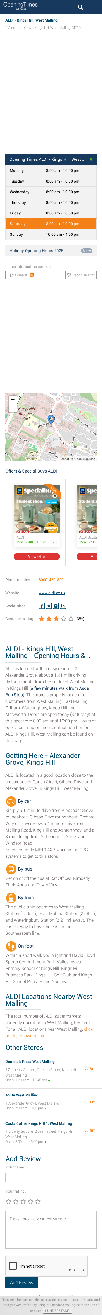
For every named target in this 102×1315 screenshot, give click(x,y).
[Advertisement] (51, 97)
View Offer (37, 556)
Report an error (83, 275)
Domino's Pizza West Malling (30, 1061)
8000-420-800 (51, 580)
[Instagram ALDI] (56, 606)
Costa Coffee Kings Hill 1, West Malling (38, 1123)
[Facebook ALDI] (42, 606)
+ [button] (13, 399)
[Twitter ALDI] (49, 606)
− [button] (13, 408)
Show (87, 251)
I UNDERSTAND (57, 1311)
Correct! (24, 275)
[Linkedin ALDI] (63, 606)
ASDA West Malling (21, 1095)
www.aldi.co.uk (52, 593)
